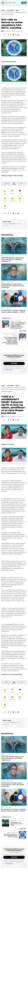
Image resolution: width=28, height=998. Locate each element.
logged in (13, 223)
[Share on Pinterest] (13, 35)
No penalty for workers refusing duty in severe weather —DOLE (13, 311)
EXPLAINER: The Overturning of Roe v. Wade (16, 824)
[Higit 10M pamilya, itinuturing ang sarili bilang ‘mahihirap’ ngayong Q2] (14, 245)
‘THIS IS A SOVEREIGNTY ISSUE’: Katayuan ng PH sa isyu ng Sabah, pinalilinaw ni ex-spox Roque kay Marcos (18, 325)
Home (2, 10)
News (17, 10)
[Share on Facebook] (8, 35)
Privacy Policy (9, 369)
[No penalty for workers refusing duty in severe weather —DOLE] (14, 298)
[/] (22, 2)
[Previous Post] (5, 324)
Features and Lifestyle (9, 334)
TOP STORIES (10, 10)
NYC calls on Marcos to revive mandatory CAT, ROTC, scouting (11, 836)
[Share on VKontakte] (16, 35)
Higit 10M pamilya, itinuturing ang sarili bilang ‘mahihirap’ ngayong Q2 (12, 259)
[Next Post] (22, 337)
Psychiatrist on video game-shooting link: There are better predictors (12, 285)
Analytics (13, 820)
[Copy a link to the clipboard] (18, 35)
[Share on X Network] (11, 35)
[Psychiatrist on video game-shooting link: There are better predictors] (14, 272)
